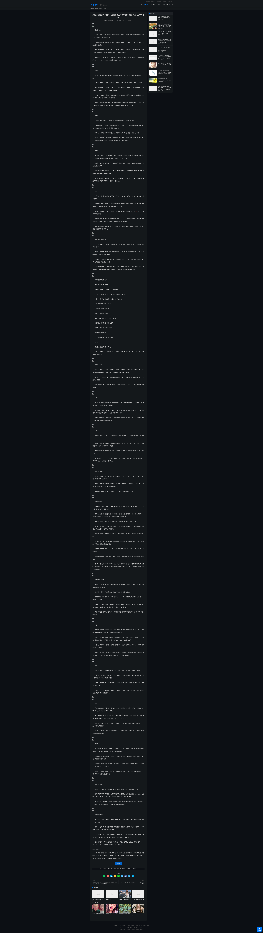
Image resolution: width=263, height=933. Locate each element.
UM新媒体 (124, 925)
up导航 (144, 925)
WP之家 (140, 925)
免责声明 (164, 1)
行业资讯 (159, 4)
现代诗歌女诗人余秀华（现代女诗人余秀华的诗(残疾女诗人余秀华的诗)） (124, 868)
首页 (141, 4)
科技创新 (146, 4)
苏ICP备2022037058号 (138, 927)
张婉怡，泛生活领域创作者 (98, 913)
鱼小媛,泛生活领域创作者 (124, 913)
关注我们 (170, 1)
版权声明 (159, 1)
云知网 (119, 925)
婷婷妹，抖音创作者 (110, 899)
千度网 (132, 925)
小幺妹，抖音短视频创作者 (138, 899)
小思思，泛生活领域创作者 (125, 899)
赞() (129, 20)
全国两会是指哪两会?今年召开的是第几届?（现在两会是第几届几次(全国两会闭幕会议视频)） (104, 882)
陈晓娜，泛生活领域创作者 (111, 913)
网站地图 (131, 927)
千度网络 (136, 925)
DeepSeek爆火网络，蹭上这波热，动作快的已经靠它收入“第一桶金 (98, 901)
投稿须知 (148, 1)
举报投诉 (153, 1)
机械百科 (94, 5)
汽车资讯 (152, 4)
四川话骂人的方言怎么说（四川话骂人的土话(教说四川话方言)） (132, 882)
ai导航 (148, 925)
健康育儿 (165, 4)
